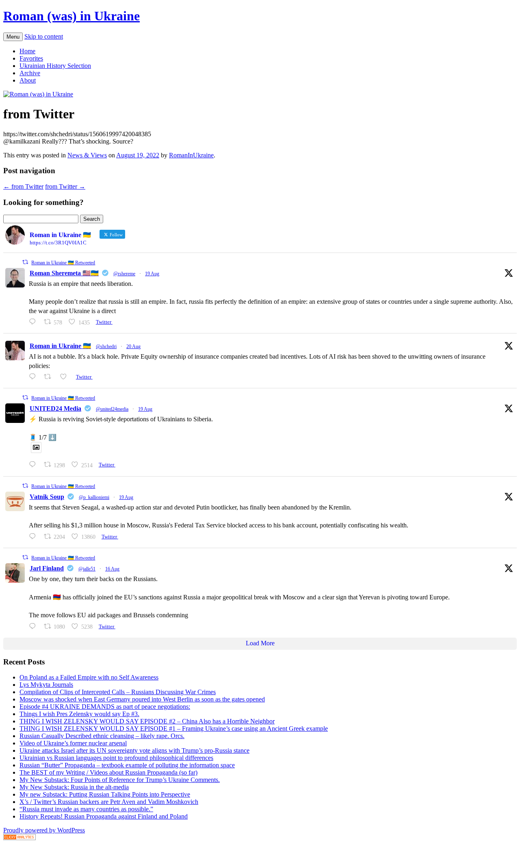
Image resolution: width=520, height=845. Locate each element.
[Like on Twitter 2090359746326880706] (66, 377)
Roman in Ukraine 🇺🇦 (60, 345)
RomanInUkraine (191, 155)
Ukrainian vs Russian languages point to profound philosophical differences (116, 757)
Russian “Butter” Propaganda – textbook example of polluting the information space (127, 765)
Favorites (31, 58)
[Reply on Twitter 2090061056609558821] (34, 322)
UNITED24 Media (55, 408)
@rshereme (124, 274)
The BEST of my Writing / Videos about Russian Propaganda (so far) (108, 772)
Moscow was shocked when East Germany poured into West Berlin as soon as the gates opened (142, 699)
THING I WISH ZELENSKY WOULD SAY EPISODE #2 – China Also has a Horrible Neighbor (147, 721)
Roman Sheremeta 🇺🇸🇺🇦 (64, 273)
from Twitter (23, 186)
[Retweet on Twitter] (25, 262)
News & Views (87, 155)
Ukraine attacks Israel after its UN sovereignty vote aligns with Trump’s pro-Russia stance (134, 750)
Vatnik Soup (47, 496)
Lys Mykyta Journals (46, 684)
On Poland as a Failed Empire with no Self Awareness (89, 677)
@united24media (112, 409)
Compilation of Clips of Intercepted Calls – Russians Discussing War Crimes (118, 691)
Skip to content (43, 36)
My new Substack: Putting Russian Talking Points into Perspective (105, 794)
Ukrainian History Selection (55, 65)
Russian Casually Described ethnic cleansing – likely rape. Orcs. (102, 735)
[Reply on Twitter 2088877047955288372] (34, 626)
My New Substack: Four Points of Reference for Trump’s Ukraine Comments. (120, 779)
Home (27, 51)
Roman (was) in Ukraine (71, 16)
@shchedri (106, 346)
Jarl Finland (47, 568)
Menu (13, 37)
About (28, 80)
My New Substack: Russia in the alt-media (74, 787)
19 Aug (152, 274)
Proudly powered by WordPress (44, 830)
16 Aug (112, 569)
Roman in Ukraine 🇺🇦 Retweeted (63, 263)
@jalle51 (86, 569)
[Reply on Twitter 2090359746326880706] (34, 377)
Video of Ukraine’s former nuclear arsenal (73, 743)
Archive (30, 73)
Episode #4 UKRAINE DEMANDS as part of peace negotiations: (105, 706)
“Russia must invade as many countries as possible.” (86, 809)
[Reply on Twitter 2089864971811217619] (34, 465)
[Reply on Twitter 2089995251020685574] (34, 536)
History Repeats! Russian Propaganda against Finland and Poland (104, 816)
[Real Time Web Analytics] (19, 837)
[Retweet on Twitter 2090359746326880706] (50, 377)
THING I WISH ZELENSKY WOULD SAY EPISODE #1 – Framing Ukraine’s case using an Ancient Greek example (174, 728)
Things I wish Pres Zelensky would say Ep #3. (79, 713)
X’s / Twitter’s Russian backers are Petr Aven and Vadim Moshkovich (109, 801)
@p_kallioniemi (94, 497)
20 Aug (133, 346)
